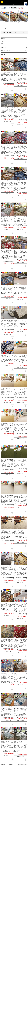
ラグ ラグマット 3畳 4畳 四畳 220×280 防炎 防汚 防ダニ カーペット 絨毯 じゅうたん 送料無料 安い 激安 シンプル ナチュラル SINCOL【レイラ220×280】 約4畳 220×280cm (20, 289)
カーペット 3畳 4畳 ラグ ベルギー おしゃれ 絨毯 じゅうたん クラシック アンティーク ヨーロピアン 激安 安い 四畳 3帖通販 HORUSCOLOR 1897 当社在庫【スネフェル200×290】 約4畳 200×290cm (7, 255)
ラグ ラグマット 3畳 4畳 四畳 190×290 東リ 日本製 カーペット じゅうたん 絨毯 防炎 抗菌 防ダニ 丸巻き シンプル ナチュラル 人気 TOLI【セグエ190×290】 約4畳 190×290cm (20, 392)
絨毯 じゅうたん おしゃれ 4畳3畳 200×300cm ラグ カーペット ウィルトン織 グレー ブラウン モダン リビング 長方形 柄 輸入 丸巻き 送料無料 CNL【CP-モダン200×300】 (20, 677)
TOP (1, 28)
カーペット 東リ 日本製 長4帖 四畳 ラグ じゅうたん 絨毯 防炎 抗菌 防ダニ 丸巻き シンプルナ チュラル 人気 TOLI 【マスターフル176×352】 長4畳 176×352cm (7, 392)
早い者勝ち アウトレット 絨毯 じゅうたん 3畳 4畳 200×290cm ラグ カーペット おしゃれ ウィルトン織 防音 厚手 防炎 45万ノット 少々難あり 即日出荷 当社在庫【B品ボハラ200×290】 (7, 643)
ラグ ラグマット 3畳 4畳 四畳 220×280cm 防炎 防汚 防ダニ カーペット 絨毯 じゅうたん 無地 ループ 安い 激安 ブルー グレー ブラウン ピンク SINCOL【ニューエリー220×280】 (7, 324)
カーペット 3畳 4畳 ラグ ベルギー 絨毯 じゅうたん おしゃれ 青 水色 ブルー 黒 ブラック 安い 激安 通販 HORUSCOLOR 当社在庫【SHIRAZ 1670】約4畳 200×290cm (7, 289)
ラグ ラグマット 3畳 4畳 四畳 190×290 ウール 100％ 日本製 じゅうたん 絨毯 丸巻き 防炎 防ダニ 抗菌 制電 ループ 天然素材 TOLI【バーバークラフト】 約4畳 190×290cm (7, 499)
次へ (23, 50)
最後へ (25, 50)
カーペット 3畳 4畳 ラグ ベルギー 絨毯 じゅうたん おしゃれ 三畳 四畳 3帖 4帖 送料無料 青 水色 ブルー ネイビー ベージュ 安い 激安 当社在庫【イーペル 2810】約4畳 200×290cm (20, 254)
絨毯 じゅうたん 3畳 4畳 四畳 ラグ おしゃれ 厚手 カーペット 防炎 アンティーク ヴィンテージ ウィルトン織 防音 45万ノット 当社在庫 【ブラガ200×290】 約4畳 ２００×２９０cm (20, 220)
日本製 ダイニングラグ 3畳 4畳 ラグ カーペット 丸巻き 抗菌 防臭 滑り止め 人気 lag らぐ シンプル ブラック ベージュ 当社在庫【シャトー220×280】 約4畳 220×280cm (20, 324)
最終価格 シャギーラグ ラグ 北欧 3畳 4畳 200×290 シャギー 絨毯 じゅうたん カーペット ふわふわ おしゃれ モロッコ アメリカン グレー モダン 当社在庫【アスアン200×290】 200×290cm (7, 220)
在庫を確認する (7, 86)
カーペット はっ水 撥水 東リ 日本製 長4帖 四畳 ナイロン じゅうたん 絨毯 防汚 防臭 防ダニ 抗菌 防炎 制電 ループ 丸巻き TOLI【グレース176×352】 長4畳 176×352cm (20, 463)
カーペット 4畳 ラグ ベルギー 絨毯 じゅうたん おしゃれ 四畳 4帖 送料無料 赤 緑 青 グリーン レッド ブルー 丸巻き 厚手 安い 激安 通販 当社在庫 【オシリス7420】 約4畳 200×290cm (7, 184)
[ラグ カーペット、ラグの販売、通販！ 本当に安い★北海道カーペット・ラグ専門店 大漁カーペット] (5, 8)
